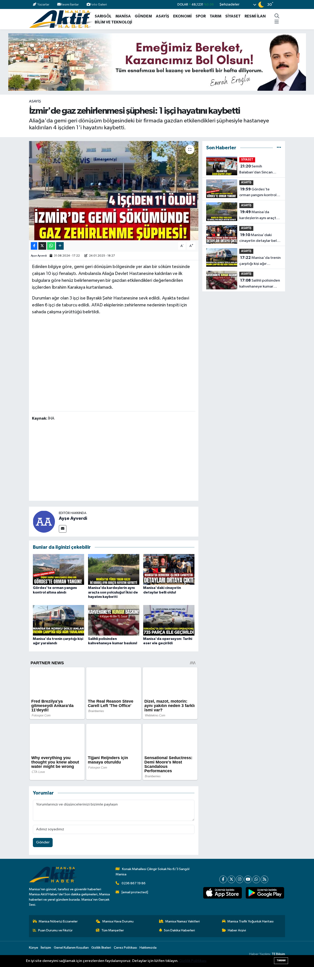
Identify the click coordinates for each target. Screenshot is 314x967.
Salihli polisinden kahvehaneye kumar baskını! (259, 283)
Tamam (281, 960)
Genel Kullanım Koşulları (71, 947)
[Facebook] (223, 879)
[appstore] (222, 893)
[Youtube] (248, 879)
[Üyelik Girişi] (283, 4)
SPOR (201, 16)
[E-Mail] (62, 529)
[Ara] (277, 16)
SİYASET (233, 16)
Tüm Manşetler (112, 930)
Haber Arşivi (237, 930)
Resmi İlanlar (70, 4)
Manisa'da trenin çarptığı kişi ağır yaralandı (260, 261)
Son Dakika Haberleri (179, 930)
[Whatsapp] (256, 879)
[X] (231, 879)
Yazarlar (43, 4)
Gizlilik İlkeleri (101, 947)
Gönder (43, 842)
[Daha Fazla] (60, 246)
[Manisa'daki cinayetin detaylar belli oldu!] (168, 569)
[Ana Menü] (276, 22)
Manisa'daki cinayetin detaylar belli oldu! (259, 238)
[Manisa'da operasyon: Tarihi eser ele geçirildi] (168, 620)
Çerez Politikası (125, 947)
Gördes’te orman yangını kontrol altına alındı (258, 192)
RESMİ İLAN (255, 16)
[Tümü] (279, 148)
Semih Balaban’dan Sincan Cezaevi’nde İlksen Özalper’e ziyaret (256, 169)
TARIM (215, 16)
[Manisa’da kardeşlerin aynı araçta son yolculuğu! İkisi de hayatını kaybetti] (113, 569)
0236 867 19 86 (134, 883)
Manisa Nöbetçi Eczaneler (58, 921)
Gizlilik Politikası (192, 961)
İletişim (46, 947)
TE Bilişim (278, 954)
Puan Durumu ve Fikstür (55, 930)
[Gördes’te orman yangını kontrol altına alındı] (58, 569)
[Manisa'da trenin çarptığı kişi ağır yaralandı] (58, 620)
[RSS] (264, 879)
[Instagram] (239, 879)
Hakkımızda (148, 947)
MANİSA (123, 16)
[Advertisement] (115, 462)
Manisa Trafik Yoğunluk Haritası (250, 921)
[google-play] (265, 893)
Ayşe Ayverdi (39, 255)
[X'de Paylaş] (42, 246)
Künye (33, 947)
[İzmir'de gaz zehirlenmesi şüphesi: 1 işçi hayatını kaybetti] (113, 190)
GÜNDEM (143, 16)
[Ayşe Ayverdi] (44, 521)
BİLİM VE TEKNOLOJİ (113, 22)
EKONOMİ (182, 16)
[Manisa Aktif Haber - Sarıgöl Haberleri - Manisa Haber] (61, 19)
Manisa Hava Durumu (118, 921)
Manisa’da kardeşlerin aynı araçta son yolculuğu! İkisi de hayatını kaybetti (113, 592)
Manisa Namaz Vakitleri (182, 921)
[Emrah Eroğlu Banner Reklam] (157, 62)
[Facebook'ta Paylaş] (34, 246)
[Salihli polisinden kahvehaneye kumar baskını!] (113, 620)
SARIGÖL (103, 16)
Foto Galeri (98, 4)
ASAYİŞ (162, 16)
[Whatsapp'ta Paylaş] (51, 246)
